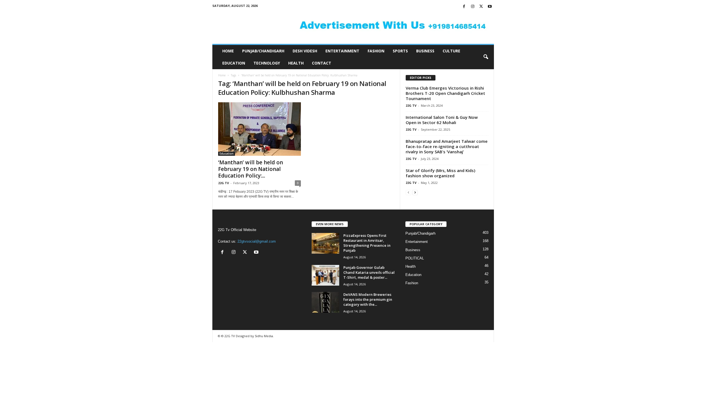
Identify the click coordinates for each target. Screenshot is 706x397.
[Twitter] (481, 7)
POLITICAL (414, 258)
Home (228, 50)
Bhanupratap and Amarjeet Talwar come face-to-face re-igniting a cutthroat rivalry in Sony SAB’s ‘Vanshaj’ (447, 146)
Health (296, 63)
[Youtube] (489, 7)
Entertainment (342, 50)
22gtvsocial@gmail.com (256, 241)
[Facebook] (464, 7)
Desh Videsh (305, 50)
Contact (321, 63)
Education (233, 63)
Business (425, 50)
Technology (266, 63)
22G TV (223, 183)
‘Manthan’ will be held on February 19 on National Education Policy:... (250, 169)
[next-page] (415, 192)
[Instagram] (472, 7)
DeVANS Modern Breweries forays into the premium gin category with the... (367, 299)
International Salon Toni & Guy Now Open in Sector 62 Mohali (442, 119)
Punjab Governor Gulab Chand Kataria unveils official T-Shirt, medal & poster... (369, 272)
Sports (400, 50)
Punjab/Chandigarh (263, 50)
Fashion (376, 50)
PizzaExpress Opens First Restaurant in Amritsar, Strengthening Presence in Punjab (367, 243)
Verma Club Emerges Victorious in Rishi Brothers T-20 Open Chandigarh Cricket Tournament (445, 93)
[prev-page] (408, 192)
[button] (486, 57)
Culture (451, 50)
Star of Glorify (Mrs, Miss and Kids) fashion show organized (440, 173)
